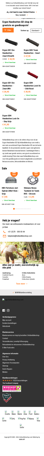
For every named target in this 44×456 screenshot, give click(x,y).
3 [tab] (17, 209)
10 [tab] (27, 209)
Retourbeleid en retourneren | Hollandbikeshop (18, 345)
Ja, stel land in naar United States (20, 12)
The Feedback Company (10, 383)
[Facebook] (3, 310)
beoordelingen (20, 380)
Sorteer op (24, 30)
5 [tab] (20, 209)
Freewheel (5, 279)
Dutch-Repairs (7, 369)
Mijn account (6, 320)
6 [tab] (21, 209)
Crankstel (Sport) (7, 275)
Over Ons (5, 357)
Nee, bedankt (21, 15)
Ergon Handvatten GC (13, 23)
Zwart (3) (11, 68)
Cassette (5, 277)
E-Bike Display (26, 277)
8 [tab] (24, 209)
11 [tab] (28, 209)
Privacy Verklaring (8, 360)
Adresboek (6, 326)
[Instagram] (8, 310)
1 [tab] (14, 209)
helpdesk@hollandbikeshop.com (20, 236)
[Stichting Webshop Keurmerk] (11, 389)
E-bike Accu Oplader (28, 279)
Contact (5, 338)
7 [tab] (22, 209)
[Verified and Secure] (7, 398)
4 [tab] (18, 209)
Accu (23, 275)
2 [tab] (15, 209)
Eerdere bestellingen (9, 323)
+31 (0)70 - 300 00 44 (16, 232)
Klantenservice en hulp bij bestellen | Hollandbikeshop (20, 335)
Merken (4, 372)
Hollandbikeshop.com (25, 437)
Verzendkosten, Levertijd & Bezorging (15, 341)
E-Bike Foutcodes (8, 348)
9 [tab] (25, 209)
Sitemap (5, 366)
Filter (9, 30)
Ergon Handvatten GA (13, 20)
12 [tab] (30, 209)
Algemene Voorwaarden (10, 363)
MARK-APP (22, 439)
